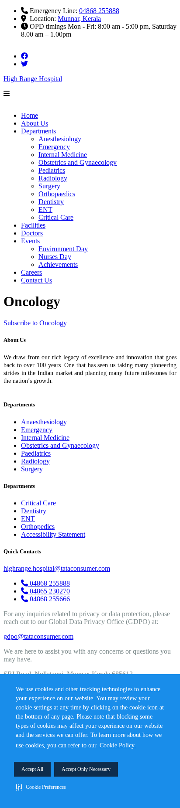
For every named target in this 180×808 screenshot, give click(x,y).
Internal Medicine (62, 154)
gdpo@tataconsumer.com (38, 636)
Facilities (33, 225)
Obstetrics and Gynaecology (77, 162)
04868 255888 (99, 10)
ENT (45, 209)
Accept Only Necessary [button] (86, 769)
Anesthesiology (59, 139)
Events (30, 241)
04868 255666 (50, 599)
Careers (31, 272)
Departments (38, 131)
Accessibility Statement (53, 534)
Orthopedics (38, 526)
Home (29, 115)
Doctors (32, 233)
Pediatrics (51, 170)
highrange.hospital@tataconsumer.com (56, 568)
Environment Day (63, 248)
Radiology (52, 178)
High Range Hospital (32, 78)
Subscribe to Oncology (35, 323)
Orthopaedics (56, 194)
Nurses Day (54, 256)
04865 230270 (50, 591)
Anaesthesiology (44, 422)
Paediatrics (36, 453)
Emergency (54, 146)
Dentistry (51, 201)
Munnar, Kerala (79, 18)
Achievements (58, 264)
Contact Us (36, 280)
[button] (41, 787)
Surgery (49, 186)
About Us (34, 123)
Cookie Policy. (118, 745)
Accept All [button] (32, 769)
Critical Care (55, 217)
